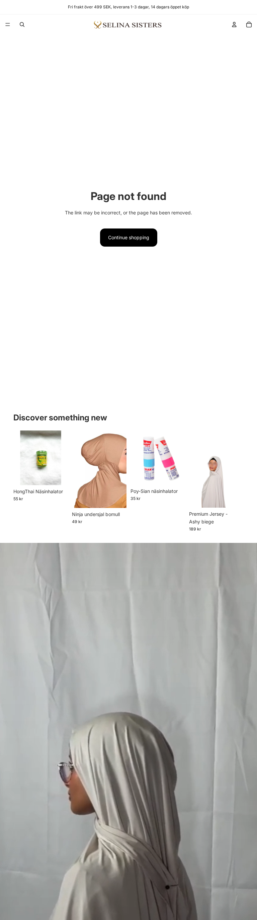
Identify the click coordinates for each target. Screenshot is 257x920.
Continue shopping (128, 237)
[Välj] (116, 498)
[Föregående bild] (79, 469)
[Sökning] (22, 24)
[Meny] (7, 24)
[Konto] (234, 24)
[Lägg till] (58, 475)
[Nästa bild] (119, 469)
